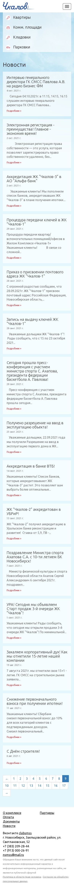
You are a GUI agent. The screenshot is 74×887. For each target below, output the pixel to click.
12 (23, 785)
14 (39, 785)
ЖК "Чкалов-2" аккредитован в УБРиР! (34, 511)
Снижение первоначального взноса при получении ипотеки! (35, 701)
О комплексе (12, 813)
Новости (9, 826)
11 (15, 785)
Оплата (8, 817)
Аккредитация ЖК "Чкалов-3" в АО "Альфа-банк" (34, 179)
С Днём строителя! (23, 751)
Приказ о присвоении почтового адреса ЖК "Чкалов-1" (35, 274)
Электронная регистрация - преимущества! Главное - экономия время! (30, 129)
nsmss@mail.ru (13, 855)
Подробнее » (14, 111)
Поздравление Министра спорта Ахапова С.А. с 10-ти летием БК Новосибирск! (35, 557)
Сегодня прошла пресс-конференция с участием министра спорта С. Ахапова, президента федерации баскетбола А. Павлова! (32, 371)
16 (55, 785)
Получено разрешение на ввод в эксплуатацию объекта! (35, 425)
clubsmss (25, 833)
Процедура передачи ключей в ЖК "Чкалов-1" (37, 222)
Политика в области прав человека (22, 877)
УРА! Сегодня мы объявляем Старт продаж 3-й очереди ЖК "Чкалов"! (33, 608)
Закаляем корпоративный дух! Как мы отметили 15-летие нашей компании (37, 656)
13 (31, 785)
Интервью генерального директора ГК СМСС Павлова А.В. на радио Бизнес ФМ (36, 81)
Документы (11, 821)
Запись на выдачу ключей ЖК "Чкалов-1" (32, 321)
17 (64, 785)
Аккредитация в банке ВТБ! (31, 466)
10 (7, 785)
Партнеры (47, 813)
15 (47, 785)
